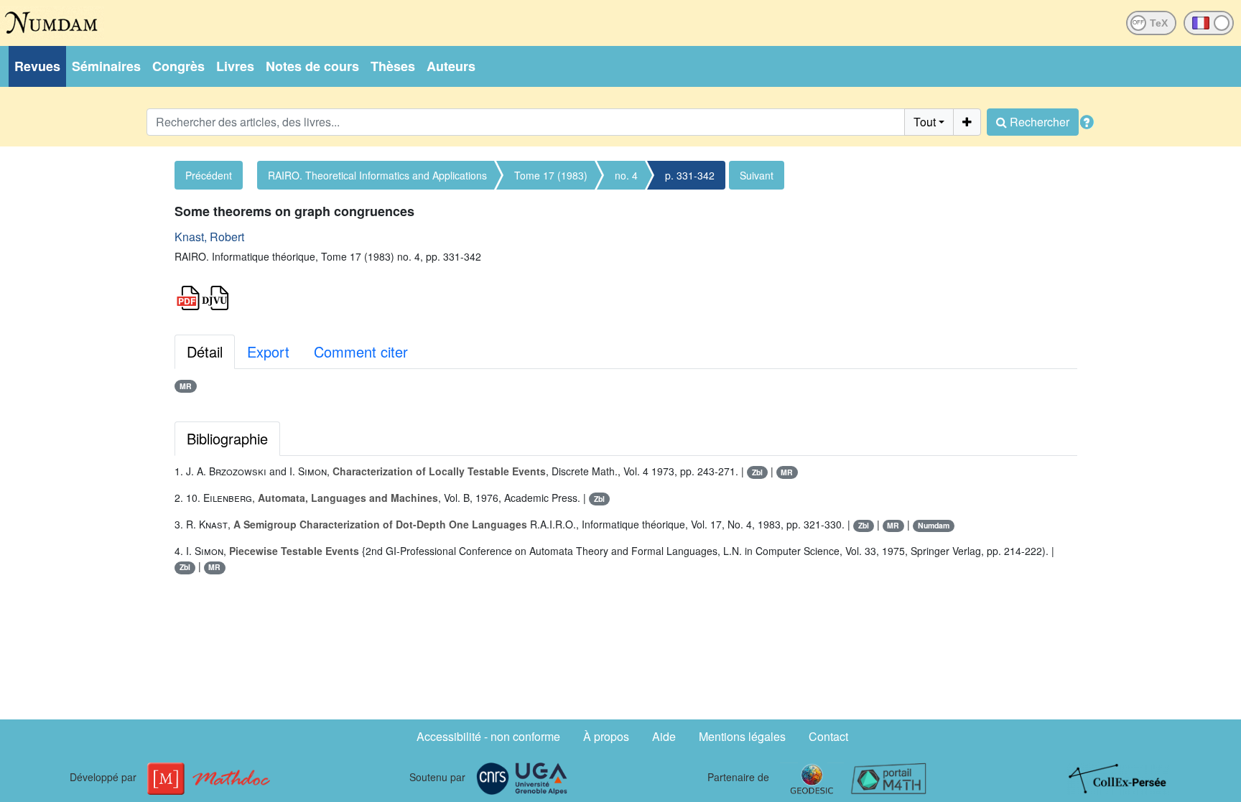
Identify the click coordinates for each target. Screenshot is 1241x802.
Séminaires (106, 66)
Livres (235, 66)
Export (268, 351)
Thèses (393, 66)
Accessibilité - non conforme (488, 736)
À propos (606, 736)
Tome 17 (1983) (550, 175)
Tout (925, 121)
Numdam (933, 525)
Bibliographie (227, 438)
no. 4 (626, 175)
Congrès (178, 66)
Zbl (757, 472)
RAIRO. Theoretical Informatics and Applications (377, 175)
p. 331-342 (690, 175)
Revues (37, 66)
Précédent (208, 175)
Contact (828, 736)
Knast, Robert (209, 236)
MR (186, 386)
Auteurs (451, 66)
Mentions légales (742, 736)
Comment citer (361, 351)
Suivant (756, 175)
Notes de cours (312, 66)
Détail (205, 351)
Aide (664, 736)
